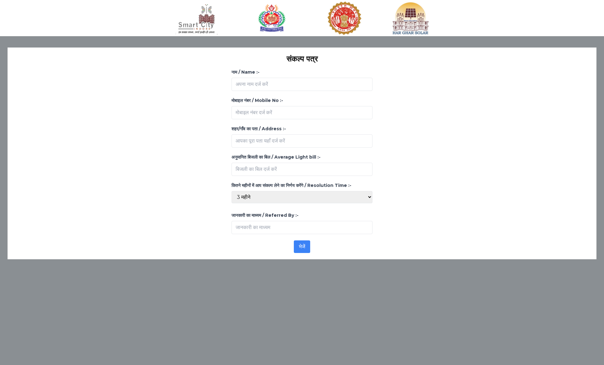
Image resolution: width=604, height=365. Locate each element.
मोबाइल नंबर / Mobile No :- (257, 100)
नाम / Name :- (246, 72)
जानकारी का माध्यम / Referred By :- (265, 215)
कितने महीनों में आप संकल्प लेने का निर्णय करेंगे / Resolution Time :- (291, 185)
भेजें (302, 247)
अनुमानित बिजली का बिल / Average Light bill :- (276, 157)
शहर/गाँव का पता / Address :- (259, 129)
